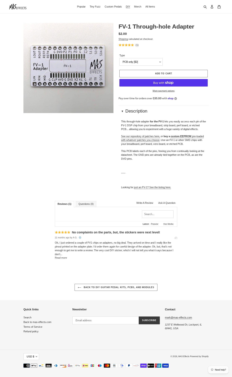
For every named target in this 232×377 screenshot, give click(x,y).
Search (27, 317)
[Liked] (176, 237)
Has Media (168, 224)
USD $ (30, 356)
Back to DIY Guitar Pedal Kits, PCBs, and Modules (118, 287)
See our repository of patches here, (140, 136)
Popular (154, 224)
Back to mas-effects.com (37, 322)
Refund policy (31, 331)
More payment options (164, 91)
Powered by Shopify (199, 356)
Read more (61, 257)
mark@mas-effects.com (178, 317)
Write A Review (144, 202)
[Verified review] (80, 237)
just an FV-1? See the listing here (152, 187)
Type (122, 55)
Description (136, 111)
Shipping (123, 39)
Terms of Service (32, 326)
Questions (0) (86, 203)
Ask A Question (166, 202)
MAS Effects (183, 356)
